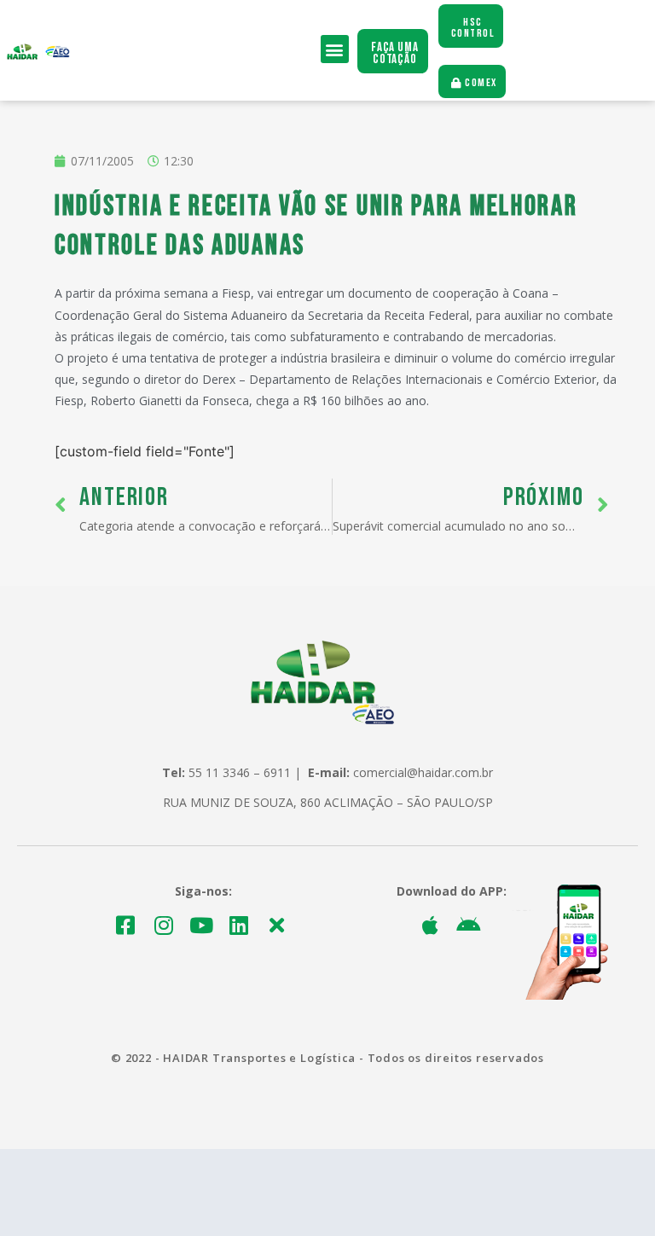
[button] (335, 49)
